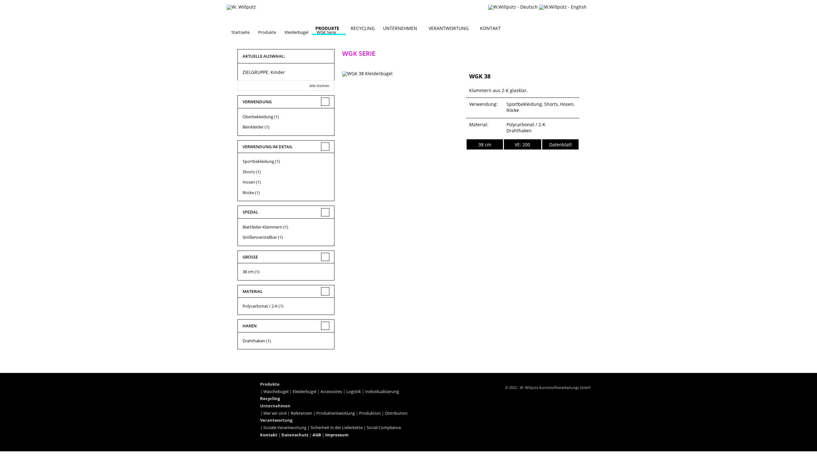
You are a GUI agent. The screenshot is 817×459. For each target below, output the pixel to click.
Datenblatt (560, 145)
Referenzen (301, 413)
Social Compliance (384, 427)
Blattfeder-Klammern (262, 227)
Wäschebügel (276, 391)
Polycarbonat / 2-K (260, 306)
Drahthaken (254, 341)
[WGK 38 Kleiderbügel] (401, 87)
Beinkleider (253, 127)
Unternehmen (400, 28)
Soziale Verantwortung (284, 427)
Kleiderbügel (304, 391)
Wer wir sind (275, 413)
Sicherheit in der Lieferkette (337, 427)
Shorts (249, 172)
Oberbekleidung (258, 117)
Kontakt (490, 28)
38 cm (248, 271)
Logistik (353, 391)
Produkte (327, 28)
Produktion (370, 413)
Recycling (363, 28)
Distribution (396, 413)
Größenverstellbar (260, 237)
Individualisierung (382, 391)
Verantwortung (448, 28)
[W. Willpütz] (241, 7)
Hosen (249, 182)
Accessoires (331, 391)
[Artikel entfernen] (325, 71)
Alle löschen (319, 85)
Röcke (248, 192)
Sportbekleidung (258, 161)
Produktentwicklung (335, 413)
